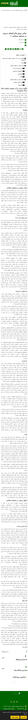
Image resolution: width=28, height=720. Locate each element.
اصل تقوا (20, 85)
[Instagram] (14, 702)
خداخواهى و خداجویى (17, 71)
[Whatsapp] (11, 702)
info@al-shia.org (7, 708)
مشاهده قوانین (15, 717)
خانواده (6, 27)
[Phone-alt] (4, 3)
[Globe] (2, 3)
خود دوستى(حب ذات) (17, 68)
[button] (23, 49)
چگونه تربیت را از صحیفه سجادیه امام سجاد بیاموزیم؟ (14, 59)
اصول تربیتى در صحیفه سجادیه (17, 79)
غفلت (21, 76)
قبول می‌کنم (23, 717)
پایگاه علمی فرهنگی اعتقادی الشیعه (17, 27)
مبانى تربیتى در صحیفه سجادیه (17, 65)
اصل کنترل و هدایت (18, 82)
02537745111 (20, 708)
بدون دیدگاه (4, 651)
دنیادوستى (20, 74)
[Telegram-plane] (17, 702)
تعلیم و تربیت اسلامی (21, 29)
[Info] (7, 3)
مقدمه (22, 62)
